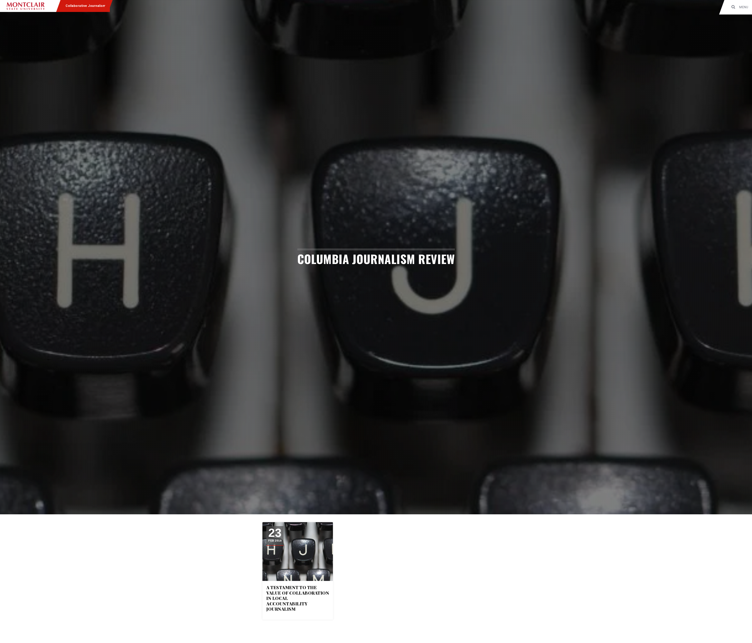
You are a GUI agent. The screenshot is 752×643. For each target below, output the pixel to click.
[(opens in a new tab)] (297, 551)
